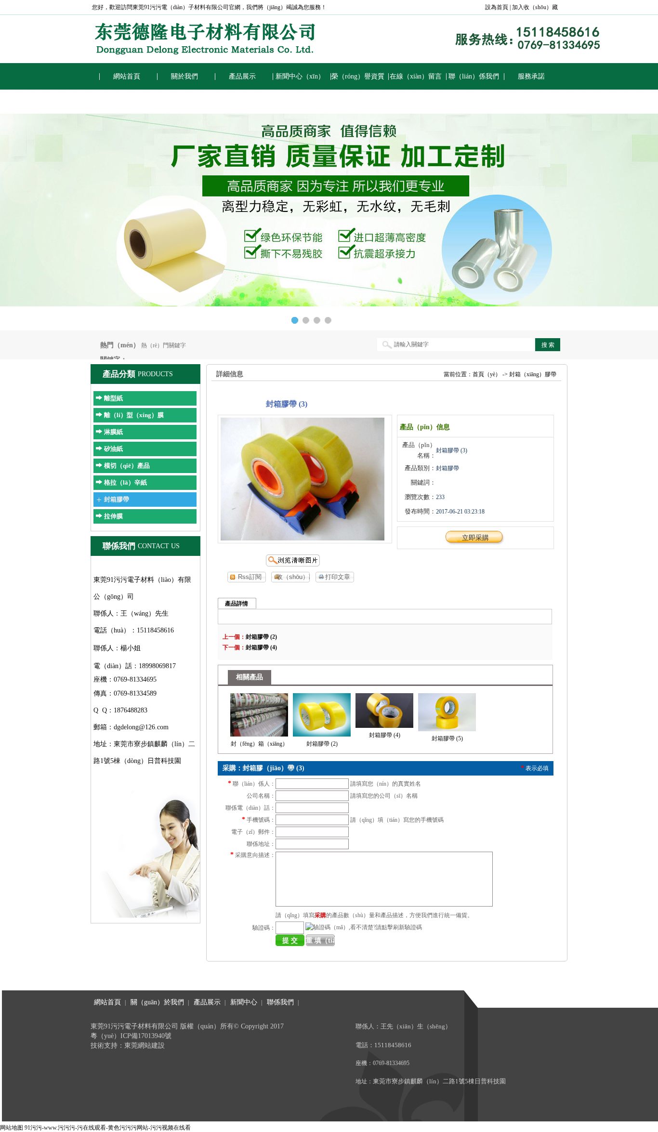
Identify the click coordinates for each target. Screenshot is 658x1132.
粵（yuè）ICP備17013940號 (131, 1036)
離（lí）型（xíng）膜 (134, 415)
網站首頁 (126, 76)
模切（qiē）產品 (127, 465)
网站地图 (11, 1127)
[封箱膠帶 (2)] (321, 713)
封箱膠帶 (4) (261, 647)
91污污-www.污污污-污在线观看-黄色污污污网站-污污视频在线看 (108, 1127)
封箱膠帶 (116, 499)
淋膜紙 (113, 431)
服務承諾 (531, 76)
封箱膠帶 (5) (447, 738)
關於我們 (184, 76)
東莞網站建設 (144, 1045)
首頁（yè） (487, 374)
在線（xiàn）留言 (416, 76)
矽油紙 (113, 448)
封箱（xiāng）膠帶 (532, 374)
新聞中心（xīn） (300, 76)
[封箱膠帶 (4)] (384, 708)
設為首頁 (496, 7)
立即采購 (475, 537)
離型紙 (113, 398)
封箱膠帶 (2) (261, 636)
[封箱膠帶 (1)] (259, 713)
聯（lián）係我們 (473, 76)
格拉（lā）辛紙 (125, 482)
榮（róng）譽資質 (357, 76)
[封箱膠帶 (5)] (447, 710)
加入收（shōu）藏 (535, 7)
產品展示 (242, 76)
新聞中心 (243, 1002)
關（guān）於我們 (157, 1002)
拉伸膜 (113, 516)
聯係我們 (280, 1002)
